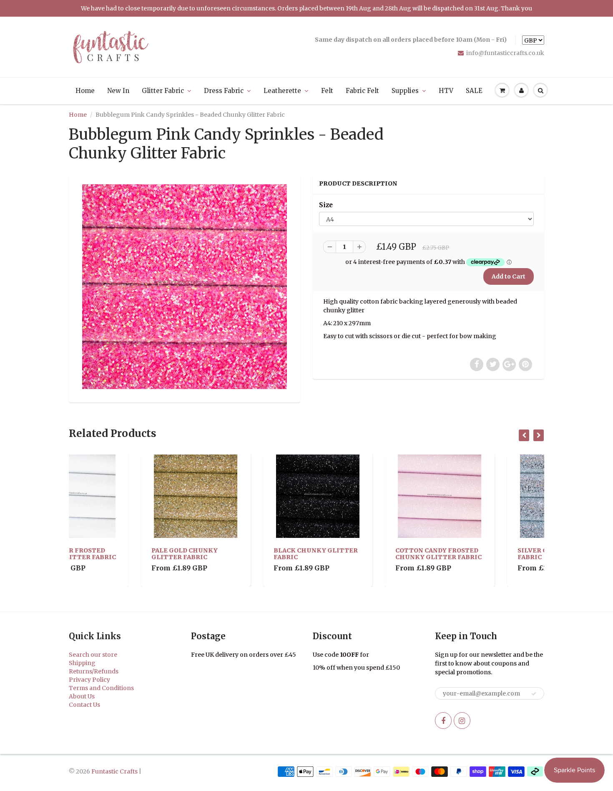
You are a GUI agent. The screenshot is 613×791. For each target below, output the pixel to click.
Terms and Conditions (101, 688)
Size (326, 205)
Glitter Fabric (163, 91)
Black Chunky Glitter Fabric (243, 554)
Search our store (93, 654)
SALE (474, 91)
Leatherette (282, 91)
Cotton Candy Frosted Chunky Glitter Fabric (366, 554)
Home (85, 91)
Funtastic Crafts (114, 771)
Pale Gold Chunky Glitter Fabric (112, 554)
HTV (446, 91)
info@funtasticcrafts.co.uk (505, 53)
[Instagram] (462, 720)
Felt (327, 91)
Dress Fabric (224, 91)
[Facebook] (443, 720)
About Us (82, 696)
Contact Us (84, 704)
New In (118, 91)
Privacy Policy (89, 679)
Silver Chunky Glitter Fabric (488, 554)
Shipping (82, 663)
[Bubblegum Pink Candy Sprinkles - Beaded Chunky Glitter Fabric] (184, 286)
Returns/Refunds (93, 671)
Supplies (405, 91)
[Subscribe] (534, 694)
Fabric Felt (362, 91)
